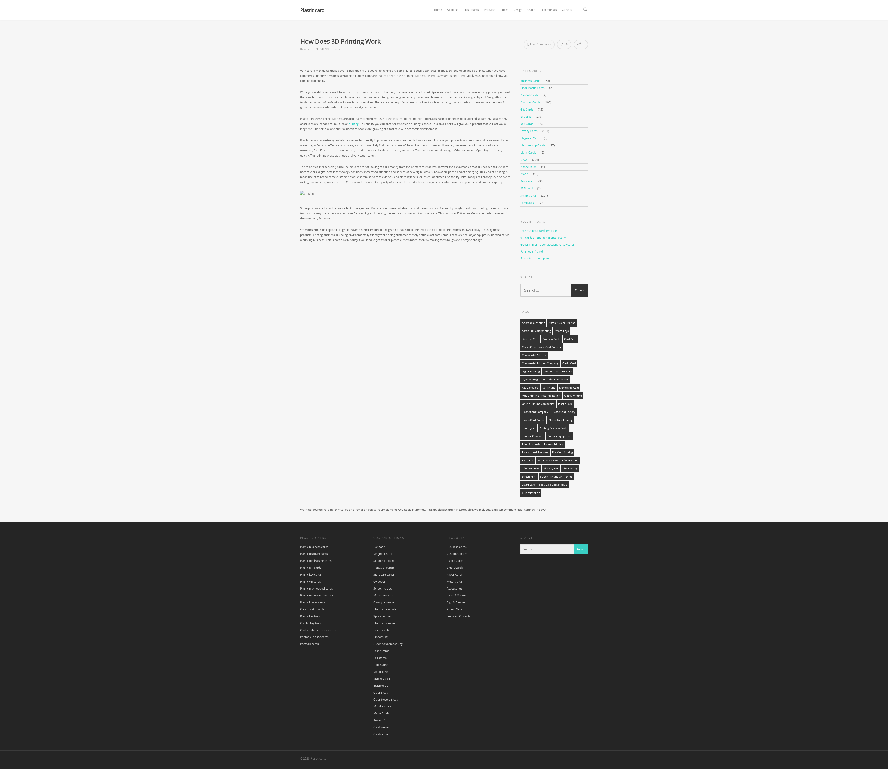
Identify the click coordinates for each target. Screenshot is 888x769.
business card (530, 339)
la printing (548, 387)
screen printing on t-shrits (556, 476)
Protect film (380, 720)
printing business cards (553, 428)
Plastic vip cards (310, 582)
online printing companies (538, 403)
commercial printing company (540, 363)
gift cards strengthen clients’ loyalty (543, 238)
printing (354, 124)
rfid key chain (531, 468)
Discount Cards (530, 102)
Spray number (382, 616)
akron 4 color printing (562, 322)
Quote (531, 10)
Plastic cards (528, 167)
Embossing (380, 637)
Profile (524, 174)
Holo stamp (380, 665)
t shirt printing (531, 492)
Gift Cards (526, 109)
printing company (533, 436)
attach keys (562, 331)
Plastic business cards (314, 547)
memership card (569, 387)
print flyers (528, 428)
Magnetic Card (529, 138)
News (336, 49)
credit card (569, 363)
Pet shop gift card (531, 251)
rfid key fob (551, 468)
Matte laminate (383, 595)
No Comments (541, 44)
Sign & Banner (456, 602)
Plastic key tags (310, 616)
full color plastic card (555, 379)
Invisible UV (380, 686)
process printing (553, 444)
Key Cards (526, 124)
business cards (551, 339)
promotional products (535, 452)
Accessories (454, 588)
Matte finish (381, 713)
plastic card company (535, 412)
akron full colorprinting (536, 331)
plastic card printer (533, 420)
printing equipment (559, 436)
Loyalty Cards (529, 131)
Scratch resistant (384, 588)
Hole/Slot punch (383, 568)
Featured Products (458, 616)
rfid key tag (570, 468)
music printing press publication (541, 395)
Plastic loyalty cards (312, 602)
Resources (527, 181)
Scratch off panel (384, 561)
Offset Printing (573, 395)
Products (489, 10)
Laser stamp (381, 651)
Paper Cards (455, 575)
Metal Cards (528, 152)
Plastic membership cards (316, 595)
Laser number (382, 630)
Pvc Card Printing (562, 452)
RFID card (526, 188)
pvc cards (527, 460)
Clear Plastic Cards (532, 88)
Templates (527, 203)
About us (452, 10)
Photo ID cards (309, 644)
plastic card (565, 403)
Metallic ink (380, 672)
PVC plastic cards (547, 460)
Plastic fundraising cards (316, 561)
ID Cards (525, 117)
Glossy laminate (383, 602)
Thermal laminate (384, 609)
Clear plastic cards (312, 609)
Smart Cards (528, 196)
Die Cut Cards (529, 95)
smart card (528, 484)
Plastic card (312, 9)
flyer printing (530, 379)
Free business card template (538, 231)
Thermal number (384, 623)
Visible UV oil (381, 679)
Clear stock (380, 693)
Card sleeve (381, 727)
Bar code (379, 547)
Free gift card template (535, 258)
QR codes (379, 582)
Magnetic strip (382, 554)
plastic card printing (561, 420)
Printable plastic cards (314, 637)
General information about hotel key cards (547, 245)
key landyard (530, 387)
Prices (504, 10)
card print (570, 339)
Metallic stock (382, 706)
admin (307, 49)
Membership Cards (532, 145)
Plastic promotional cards (316, 588)
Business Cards (530, 81)
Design (517, 10)
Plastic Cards (455, 561)
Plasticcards (471, 10)
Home (438, 10)
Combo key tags (310, 623)
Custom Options (457, 554)
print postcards (531, 444)
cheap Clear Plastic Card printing (541, 347)
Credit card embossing (388, 644)
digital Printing (531, 371)
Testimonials (548, 10)
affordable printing (533, 322)
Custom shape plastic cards (318, 630)
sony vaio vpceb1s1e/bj (553, 484)
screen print (529, 476)
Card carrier (381, 734)
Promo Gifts (454, 609)
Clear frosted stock (385, 699)
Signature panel (383, 575)
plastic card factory (563, 412)
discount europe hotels (558, 371)
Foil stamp (380, 658)
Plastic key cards (310, 575)
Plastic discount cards (314, 554)
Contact (567, 10)
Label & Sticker (456, 595)
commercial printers (534, 355)
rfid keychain (570, 460)
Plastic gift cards (310, 568)
